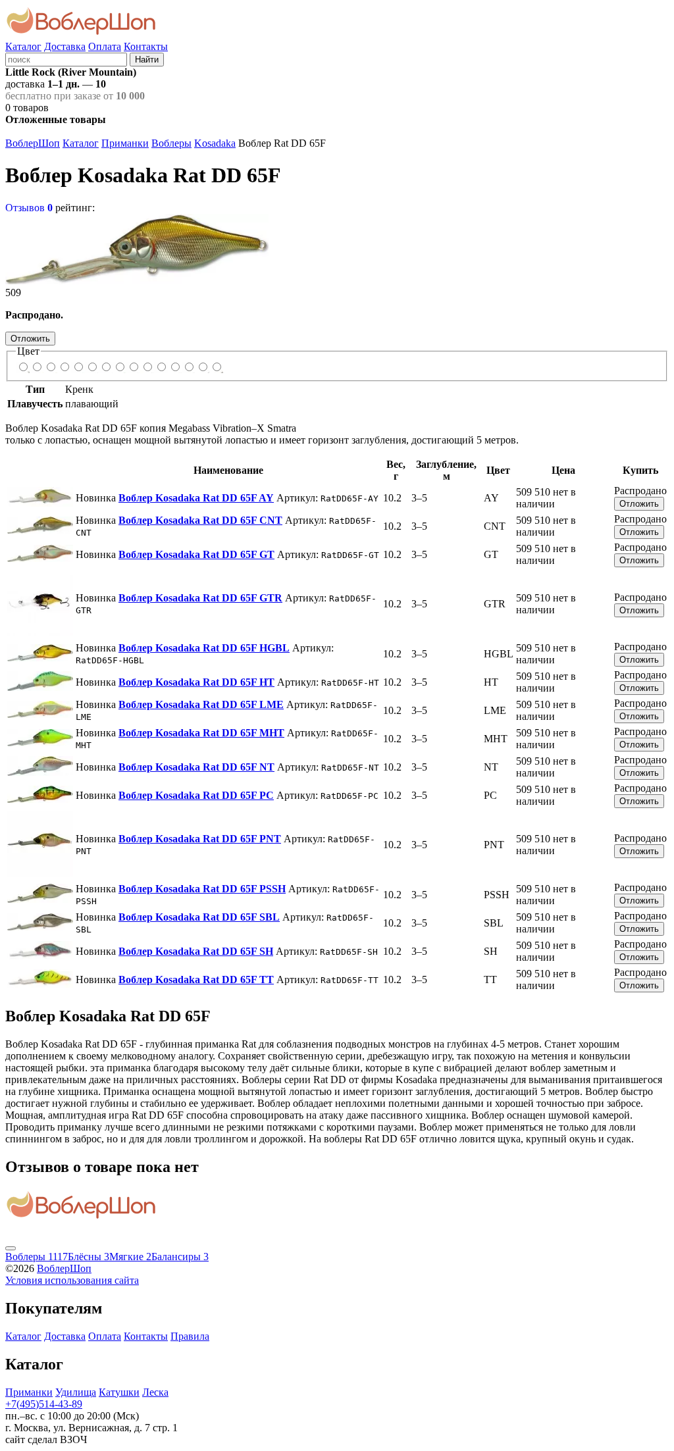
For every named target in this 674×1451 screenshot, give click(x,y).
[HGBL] (78, 367)
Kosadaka (215, 143)
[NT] (133, 367)
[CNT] (36, 367)
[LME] (106, 367)
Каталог (23, 46)
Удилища (75, 1392)
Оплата (104, 46)
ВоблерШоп (32, 143)
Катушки (119, 1392)
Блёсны (88, 1256)
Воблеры (171, 143)
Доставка (65, 46)
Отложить (30, 339)
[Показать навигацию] (10, 1248)
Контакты (146, 46)
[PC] (147, 367)
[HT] (92, 367)
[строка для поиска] (66, 58)
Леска (155, 1392)
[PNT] (161, 367)
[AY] (23, 367)
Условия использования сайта (72, 1280)
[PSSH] (175, 367)
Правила (189, 1336)
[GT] (50, 367)
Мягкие (130, 1256)
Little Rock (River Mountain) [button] (70, 72)
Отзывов (29, 207)
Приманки (125, 143)
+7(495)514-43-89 (43, 1404)
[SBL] (188, 367)
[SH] (202, 367)
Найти (147, 59)
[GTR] (64, 367)
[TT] (216, 367)
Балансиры (180, 1256)
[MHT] (119, 367)
